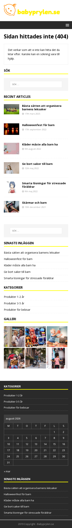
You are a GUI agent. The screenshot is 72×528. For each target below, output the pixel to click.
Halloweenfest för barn (38, 125)
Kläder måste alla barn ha (40, 144)
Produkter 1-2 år (14, 297)
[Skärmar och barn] (11, 210)
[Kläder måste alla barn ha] (11, 152)
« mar (7, 471)
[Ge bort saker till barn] (11, 171)
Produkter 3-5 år (14, 303)
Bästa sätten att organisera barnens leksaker (41, 107)
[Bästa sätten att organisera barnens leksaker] (11, 112)
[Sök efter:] (36, 84)
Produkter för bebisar (17, 309)
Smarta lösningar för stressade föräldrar (44, 184)
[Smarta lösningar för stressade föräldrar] (11, 191)
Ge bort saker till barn (37, 164)
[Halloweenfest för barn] (11, 132)
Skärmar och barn (34, 202)
